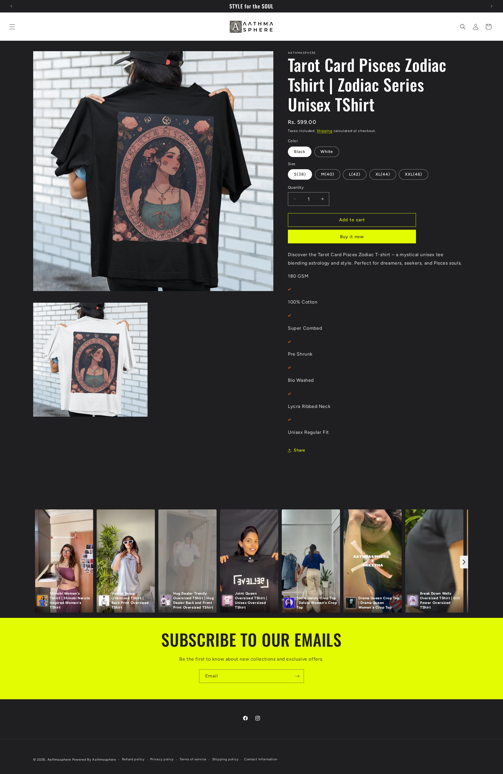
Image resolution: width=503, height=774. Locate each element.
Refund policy (133, 759)
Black (299, 151)
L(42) (354, 174)
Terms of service (193, 759)
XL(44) (383, 174)
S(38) (300, 174)
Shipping (324, 131)
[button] (12, 26)
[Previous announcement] (11, 6)
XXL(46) (413, 174)
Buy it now (352, 236)
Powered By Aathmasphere (94, 759)
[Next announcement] (491, 6)
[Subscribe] (297, 676)
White (326, 151)
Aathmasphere (59, 759)
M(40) (327, 174)
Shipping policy (225, 759)
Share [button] (299, 450)
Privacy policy (162, 759)
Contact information (260, 759)
